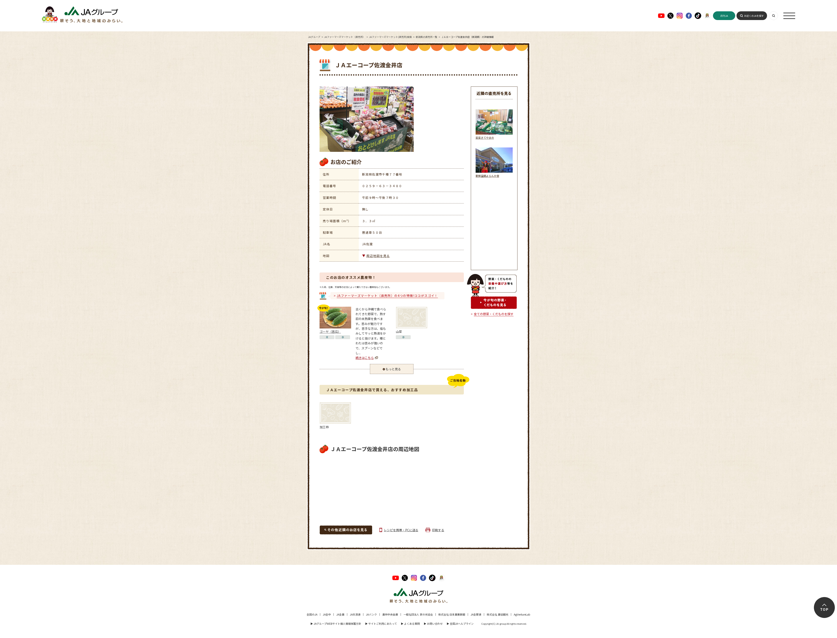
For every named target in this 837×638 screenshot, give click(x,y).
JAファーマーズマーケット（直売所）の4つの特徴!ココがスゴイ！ (387, 295)
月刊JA (724, 15)
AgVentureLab (522, 614)
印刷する (438, 530)
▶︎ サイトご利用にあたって (381, 623)
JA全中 (327, 614)
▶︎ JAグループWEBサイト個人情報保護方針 (335, 623)
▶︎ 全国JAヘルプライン (460, 623)
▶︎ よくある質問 (410, 623)
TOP (824, 610)
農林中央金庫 (390, 614)
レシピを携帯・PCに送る (401, 530)
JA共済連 (355, 614)
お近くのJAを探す (754, 15)
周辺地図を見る (378, 256)
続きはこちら (365, 357)
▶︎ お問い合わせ (433, 623)
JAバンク (371, 614)
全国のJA (312, 614)
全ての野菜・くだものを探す (494, 314)
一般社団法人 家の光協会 (418, 614)
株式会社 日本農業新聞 (451, 614)
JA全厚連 (476, 614)
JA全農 (340, 614)
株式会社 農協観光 (497, 614)
